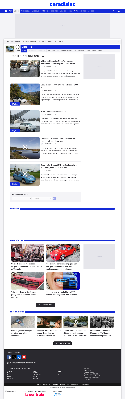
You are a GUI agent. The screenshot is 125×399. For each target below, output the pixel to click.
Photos (94, 50)
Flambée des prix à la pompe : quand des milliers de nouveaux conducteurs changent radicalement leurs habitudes (49, 333)
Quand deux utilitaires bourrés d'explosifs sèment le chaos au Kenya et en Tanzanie (26, 266)
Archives (86, 368)
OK (54, 198)
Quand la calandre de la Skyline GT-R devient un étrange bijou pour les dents (61, 293)
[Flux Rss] (119, 42)
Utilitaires (45, 11)
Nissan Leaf (27, 47)
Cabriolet (35, 373)
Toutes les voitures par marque (66, 375)
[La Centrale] (34, 396)
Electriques (36, 11)
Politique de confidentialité (91, 374)
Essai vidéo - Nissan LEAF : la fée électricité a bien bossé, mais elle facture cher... (59, 166)
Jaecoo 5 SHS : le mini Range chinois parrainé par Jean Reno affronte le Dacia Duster (74, 333)
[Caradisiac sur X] (14, 357)
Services (63, 11)
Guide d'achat (25, 11)
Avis (48, 50)
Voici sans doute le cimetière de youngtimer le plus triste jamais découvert (23, 294)
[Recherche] (114, 11)
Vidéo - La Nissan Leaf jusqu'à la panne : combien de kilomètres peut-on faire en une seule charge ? (58, 62)
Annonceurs (46, 384)
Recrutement (85, 384)
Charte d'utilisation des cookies (93, 376)
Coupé (34, 371)
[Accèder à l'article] (27, 253)
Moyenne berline (12, 373)
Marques (83, 11)
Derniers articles (17, 312)
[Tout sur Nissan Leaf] (10, 51)
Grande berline (11, 375)
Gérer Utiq (87, 379)
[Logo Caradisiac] (62, 8)
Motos (60, 371)
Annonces (91, 11)
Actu (10, 11)
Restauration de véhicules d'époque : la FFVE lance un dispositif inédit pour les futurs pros (101, 333)
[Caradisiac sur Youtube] (24, 357)
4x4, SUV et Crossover (39, 375)
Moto (76, 11)
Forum (70, 11)
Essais (16, 11)
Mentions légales (89, 372)
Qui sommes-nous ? (73, 384)
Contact (38, 384)
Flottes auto (54, 11)
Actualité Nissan (16, 240)
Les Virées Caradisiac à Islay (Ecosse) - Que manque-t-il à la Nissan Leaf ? (58, 139)
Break (9, 376)
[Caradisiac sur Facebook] (9, 357)
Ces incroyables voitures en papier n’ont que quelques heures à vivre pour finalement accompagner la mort (61, 266)
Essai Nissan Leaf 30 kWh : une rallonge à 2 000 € (59, 86)
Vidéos (100, 50)
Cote (75, 50)
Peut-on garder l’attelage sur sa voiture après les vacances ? (22, 333)
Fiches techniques (66, 50)
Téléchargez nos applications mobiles (22, 363)
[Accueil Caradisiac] (6, 11)
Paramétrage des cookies (91, 377)
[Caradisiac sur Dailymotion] (19, 357)
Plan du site (87, 370)
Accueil (18, 50)
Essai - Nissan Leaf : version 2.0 (53, 112)
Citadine (9, 371)
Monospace (10, 378)
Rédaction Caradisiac (59, 384)
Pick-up (35, 376)
